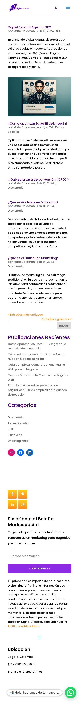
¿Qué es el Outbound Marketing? (33, 258)
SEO (58, 31)
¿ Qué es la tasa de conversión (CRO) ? (38, 179)
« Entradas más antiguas (25, 315)
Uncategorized (18, 441)
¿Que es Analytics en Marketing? (33, 202)
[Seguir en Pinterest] (22, 494)
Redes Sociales (18, 423)
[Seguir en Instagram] (22, 504)
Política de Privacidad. (23, 626)
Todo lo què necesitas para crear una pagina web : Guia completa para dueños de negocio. (37, 390)
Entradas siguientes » (56, 319)
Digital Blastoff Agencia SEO (29, 27)
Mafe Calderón (24, 31)
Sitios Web (15, 435)
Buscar (64, 326)
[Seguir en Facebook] (12, 494)
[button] (70, 692)
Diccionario (16, 187)
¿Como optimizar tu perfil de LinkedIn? (37, 123)
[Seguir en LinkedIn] (12, 504)
